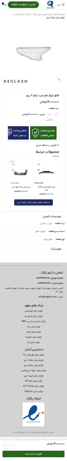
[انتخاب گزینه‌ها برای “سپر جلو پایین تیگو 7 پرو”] (38, 170)
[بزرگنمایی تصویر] (59, 79)
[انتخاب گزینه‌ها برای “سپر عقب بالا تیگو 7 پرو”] (13, 170)
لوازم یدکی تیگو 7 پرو (56, 17)
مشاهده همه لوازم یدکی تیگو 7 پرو (33, 202)
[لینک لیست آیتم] (33, 311)
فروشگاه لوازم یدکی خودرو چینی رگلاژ (49, 14)
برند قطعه (54, 108)
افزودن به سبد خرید (33, 454)
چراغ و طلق (40, 231)
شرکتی (43, 223)
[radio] (39, 114)
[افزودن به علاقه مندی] (38, 164)
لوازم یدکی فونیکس (21, 14)
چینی (49, 223)
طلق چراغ (48, 239)
